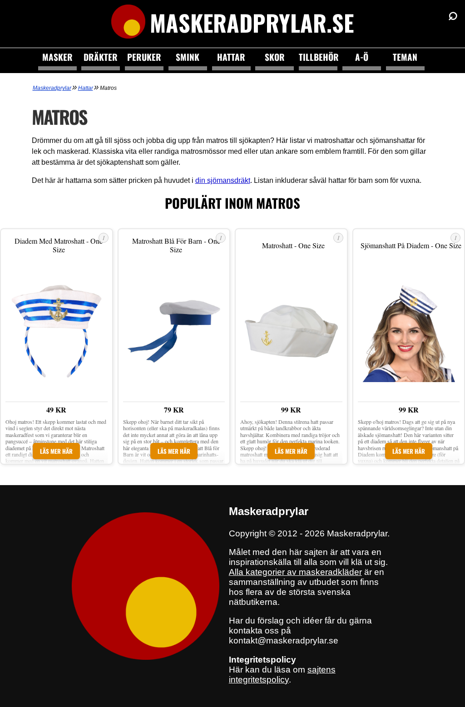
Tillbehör (318, 57)
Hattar (231, 57)
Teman (405, 57)
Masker (57, 57)
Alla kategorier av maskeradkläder (295, 572)
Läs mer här (56, 451)
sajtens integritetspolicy (282, 674)
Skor (275, 57)
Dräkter (101, 57)
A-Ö (361, 57)
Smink (187, 57)
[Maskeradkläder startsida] (128, 23)
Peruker (144, 57)
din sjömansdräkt (222, 180)
